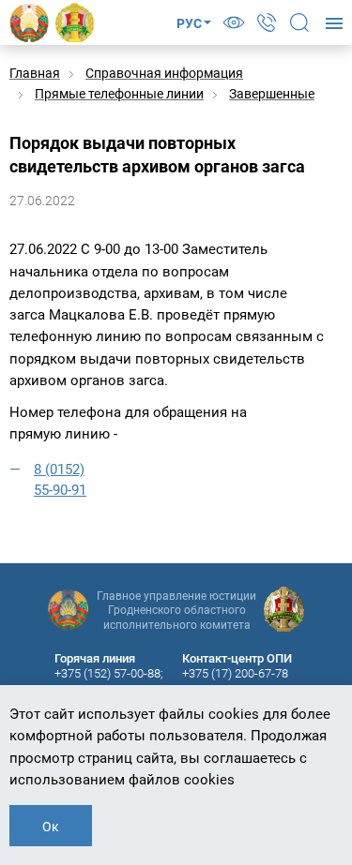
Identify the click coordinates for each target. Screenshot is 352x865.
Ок (50, 826)
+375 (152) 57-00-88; (108, 673)
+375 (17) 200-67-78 (235, 673)
